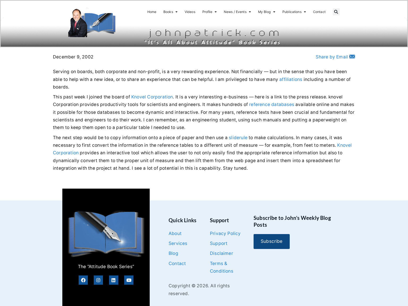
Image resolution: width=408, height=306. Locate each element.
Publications (292, 12)
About (175, 233)
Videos (190, 12)
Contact (319, 12)
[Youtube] (128, 280)
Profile (207, 12)
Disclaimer (221, 253)
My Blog (264, 12)
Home (152, 12)
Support (218, 243)
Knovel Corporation (152, 97)
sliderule (238, 137)
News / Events (235, 12)
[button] (336, 11)
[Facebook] (83, 280)
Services (178, 243)
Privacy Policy (225, 233)
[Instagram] (98, 280)
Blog (173, 253)
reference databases (271, 104)
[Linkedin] (113, 280)
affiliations (290, 79)
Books (168, 12)
